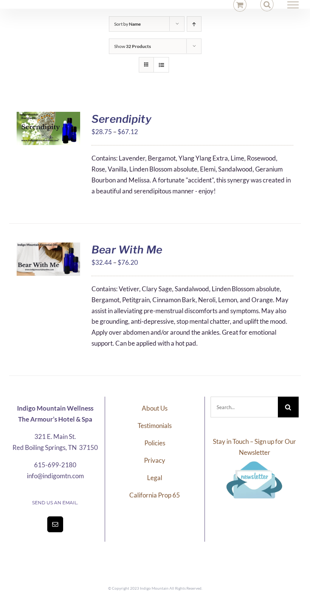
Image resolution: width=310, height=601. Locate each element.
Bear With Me (127, 249)
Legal (154, 478)
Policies (154, 443)
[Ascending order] (194, 24)
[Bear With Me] (48, 248)
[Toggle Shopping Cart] (239, 5)
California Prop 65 (154, 495)
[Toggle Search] (267, 4)
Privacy (154, 460)
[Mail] (55, 524)
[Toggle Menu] (293, 5)
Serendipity (121, 119)
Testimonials (155, 426)
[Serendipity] (48, 117)
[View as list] (161, 64)
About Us (154, 408)
